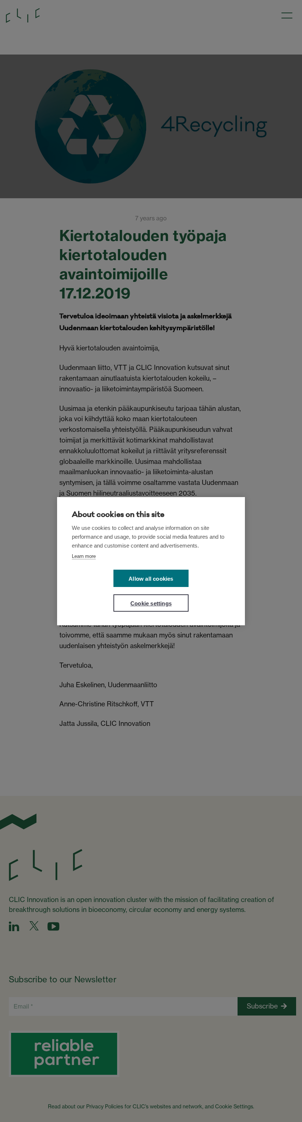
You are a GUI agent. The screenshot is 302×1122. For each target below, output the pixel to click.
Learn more (84, 556)
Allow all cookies (151, 579)
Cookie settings (151, 603)
